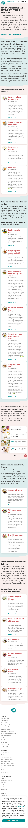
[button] (11, 34)
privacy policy (21, 806)
